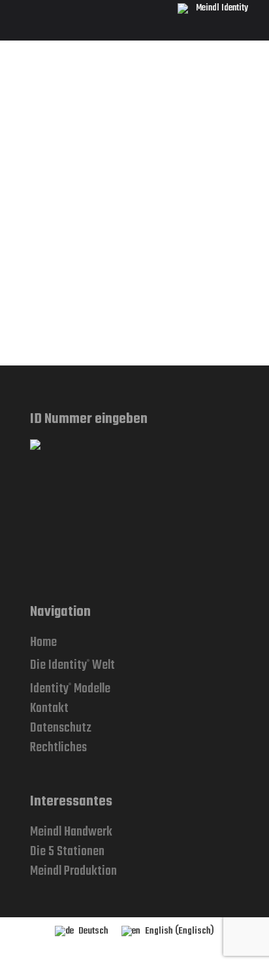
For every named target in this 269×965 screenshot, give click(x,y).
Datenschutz (60, 728)
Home (43, 642)
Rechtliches (58, 747)
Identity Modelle (70, 689)
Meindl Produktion (73, 871)
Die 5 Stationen (67, 851)
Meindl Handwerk (71, 832)
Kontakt (49, 708)
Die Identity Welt (72, 665)
